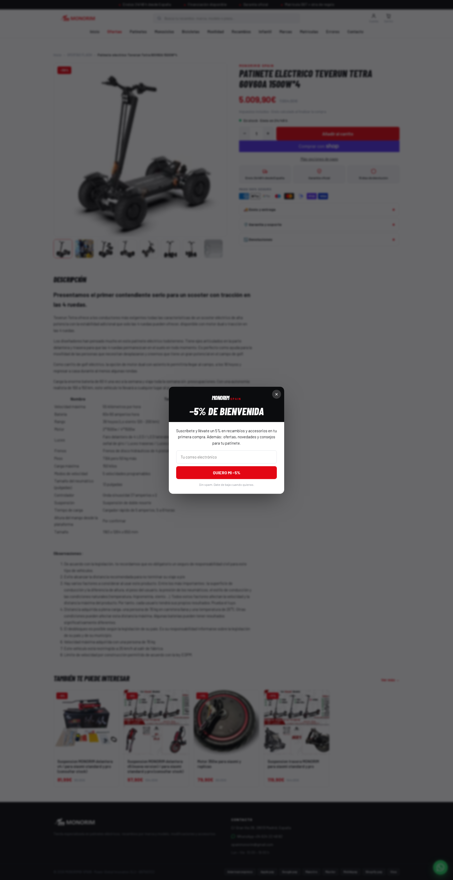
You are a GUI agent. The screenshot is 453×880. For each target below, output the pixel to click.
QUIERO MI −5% (226, 472)
